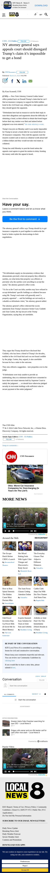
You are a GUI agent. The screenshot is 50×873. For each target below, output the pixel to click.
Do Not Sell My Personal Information (16, 816)
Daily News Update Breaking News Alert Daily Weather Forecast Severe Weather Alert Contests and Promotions (11, 834)
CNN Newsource (10, 72)
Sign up (43, 676)
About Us (15, 810)
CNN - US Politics (25, 437)
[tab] (9, 694)
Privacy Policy (30, 807)
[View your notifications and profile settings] (45, 694)
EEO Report (7, 807)
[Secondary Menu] (5, 14)
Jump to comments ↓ (10, 445)
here (13, 668)
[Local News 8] (17, 14)
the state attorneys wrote (34, 124)
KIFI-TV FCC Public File (31, 810)
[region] (25, 709)
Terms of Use (18, 807)
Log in (37, 676)
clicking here (10, 661)
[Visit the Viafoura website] (42, 741)
